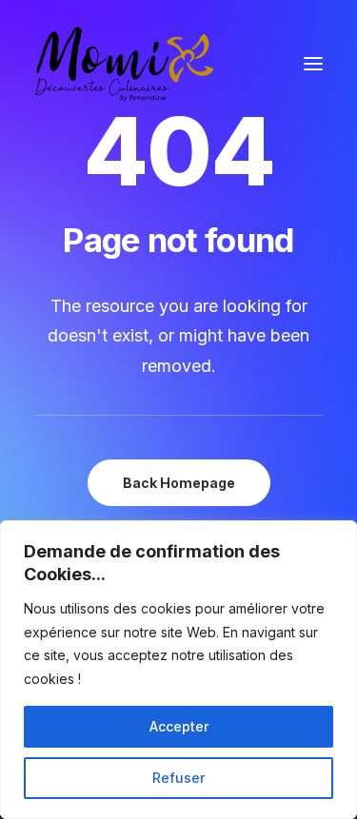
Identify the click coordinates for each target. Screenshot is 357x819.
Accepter (178, 726)
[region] (178, 669)
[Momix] (124, 64)
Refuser (178, 778)
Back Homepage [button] (179, 483)
